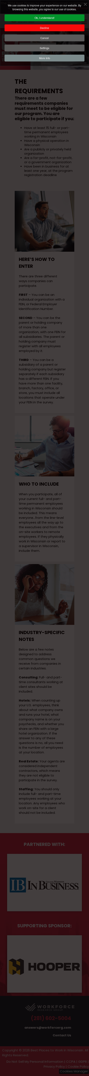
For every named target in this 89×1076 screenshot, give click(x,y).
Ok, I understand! (44, 17)
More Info (44, 58)
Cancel (44, 38)
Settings (44, 48)
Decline (44, 28)
